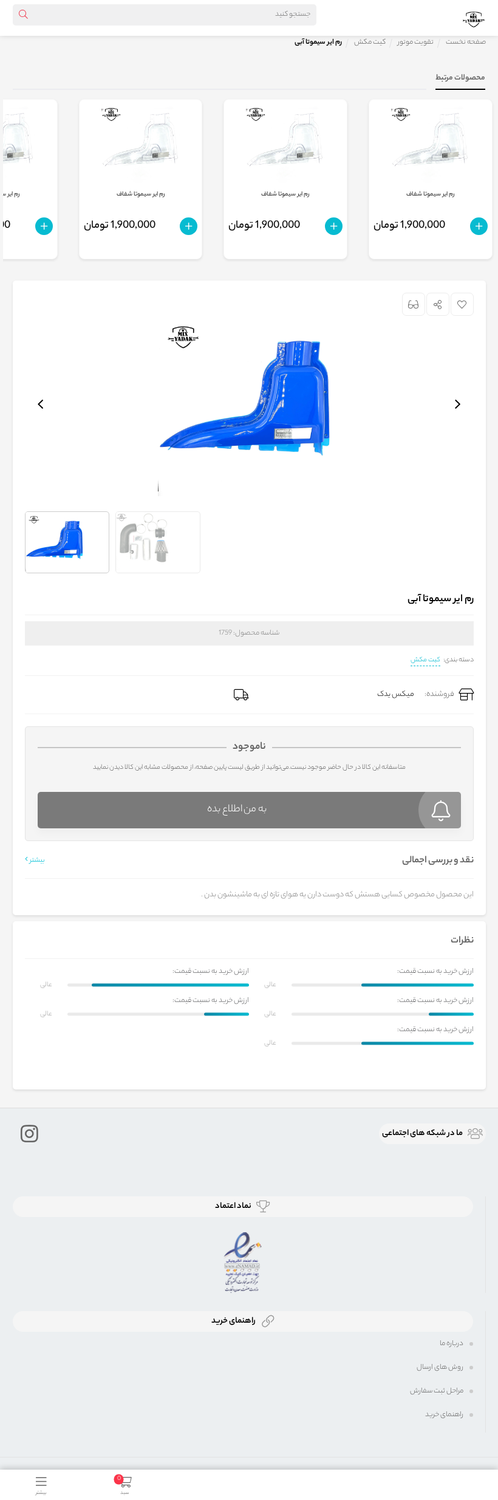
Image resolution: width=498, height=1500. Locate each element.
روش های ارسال (440, 1368)
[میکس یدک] (474, 18)
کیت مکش (425, 660)
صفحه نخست (466, 42)
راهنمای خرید (444, 1415)
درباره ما (451, 1344)
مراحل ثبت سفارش (436, 1391)
